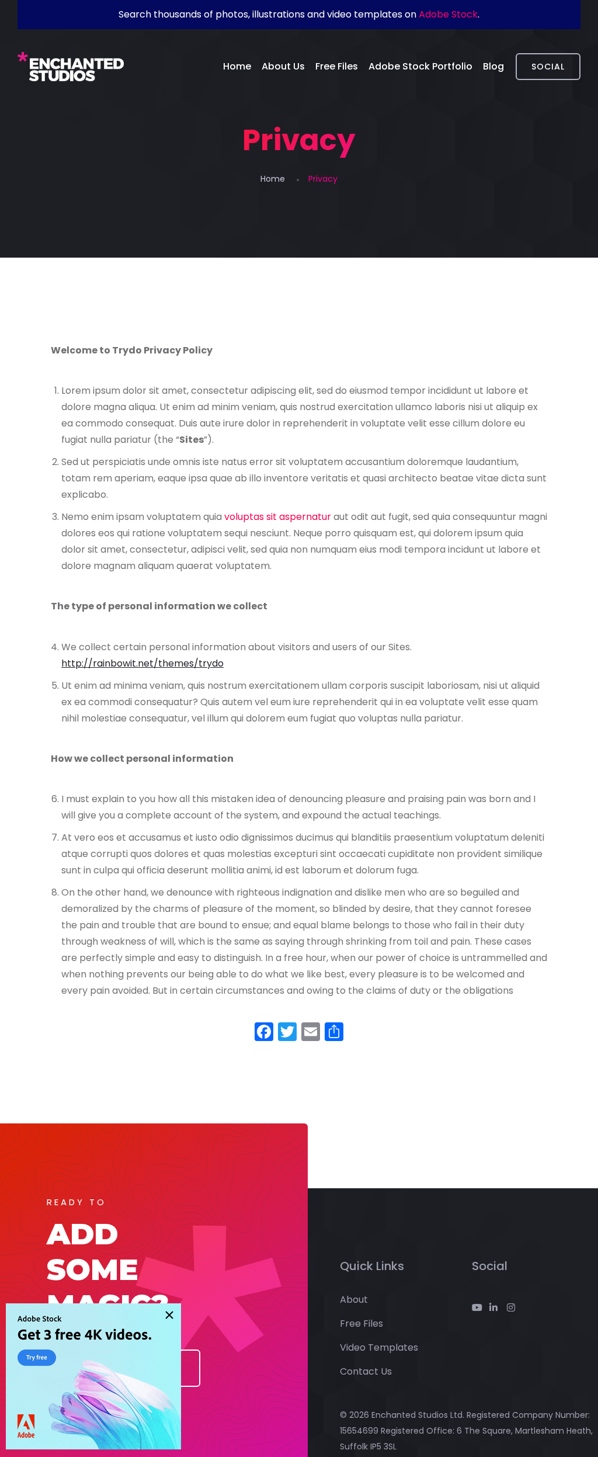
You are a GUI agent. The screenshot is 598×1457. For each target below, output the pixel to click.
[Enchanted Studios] (71, 66)
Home (237, 66)
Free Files (336, 66)
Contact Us (366, 1371)
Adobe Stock (448, 14)
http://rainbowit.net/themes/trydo (142, 663)
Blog (493, 66)
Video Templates (379, 1347)
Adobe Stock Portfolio (420, 66)
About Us (283, 66)
